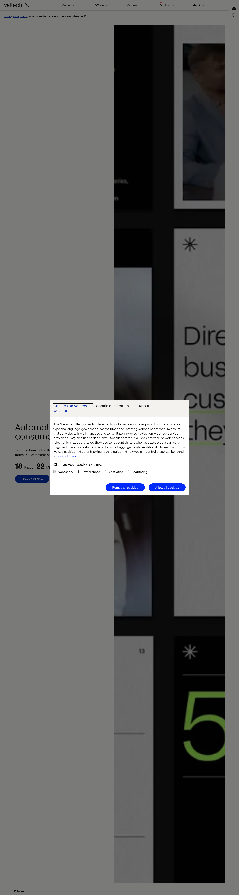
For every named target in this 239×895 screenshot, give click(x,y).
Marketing (140, 472)
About (144, 406)
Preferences (91, 472)
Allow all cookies (167, 487)
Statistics (116, 472)
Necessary (65, 472)
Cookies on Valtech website (70, 408)
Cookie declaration (112, 406)
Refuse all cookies (125, 487)
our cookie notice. (69, 456)
